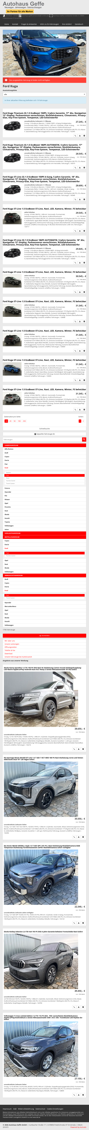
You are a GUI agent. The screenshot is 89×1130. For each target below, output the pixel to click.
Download (8, 653)
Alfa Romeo (9, 449)
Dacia (7, 460)
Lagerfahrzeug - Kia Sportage (44, 797)
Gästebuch (79, 24)
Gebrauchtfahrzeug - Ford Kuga (44, 218)
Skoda (7, 514)
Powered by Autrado (78, 1127)
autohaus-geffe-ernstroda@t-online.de (35, 16)
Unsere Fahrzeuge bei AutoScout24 (18, 657)
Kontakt (15, 24)
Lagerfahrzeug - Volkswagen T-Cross (44, 1055)
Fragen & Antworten (29, 24)
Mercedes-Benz (10, 606)
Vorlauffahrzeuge (12, 533)
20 (10, 421)
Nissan (7, 499)
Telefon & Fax (10, 650)
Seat (6, 511)
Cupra (7, 457)
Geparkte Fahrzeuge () (46, 434)
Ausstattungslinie (10, 90)
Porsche (8, 507)
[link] (75, 135)
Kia (6, 496)
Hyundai (8, 492)
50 (15, 421)
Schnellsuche (44, 429)
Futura (7, 488)
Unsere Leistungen (12, 644)
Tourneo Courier (10, 480)
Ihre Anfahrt (67, 24)
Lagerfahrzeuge (11, 445)
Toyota (7, 522)
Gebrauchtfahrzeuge (14, 575)
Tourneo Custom (10, 555)
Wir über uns (10, 641)
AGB (14, 1109)
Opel (6, 503)
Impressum (7, 1109)
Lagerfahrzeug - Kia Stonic (44, 884)
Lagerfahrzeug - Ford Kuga (44, 281)
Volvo (7, 530)
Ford (6, 468)
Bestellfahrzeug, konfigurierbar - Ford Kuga (44, 123)
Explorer (8, 472)
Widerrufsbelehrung (26, 1109)
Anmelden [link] (46, 635)
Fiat (6, 464)
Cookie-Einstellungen (55, 1109)
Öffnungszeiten (11, 647)
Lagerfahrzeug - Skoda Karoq (44, 708)
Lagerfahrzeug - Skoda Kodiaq (44, 969)
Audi (6, 453)
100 (19, 421)
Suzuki (7, 518)
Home (6, 24)
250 (24, 421)
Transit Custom (10, 483)
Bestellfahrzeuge (12, 537)
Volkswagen (9, 526)
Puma (7, 478)
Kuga (7, 475)
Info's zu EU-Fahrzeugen (49, 24)
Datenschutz (40, 1109)
